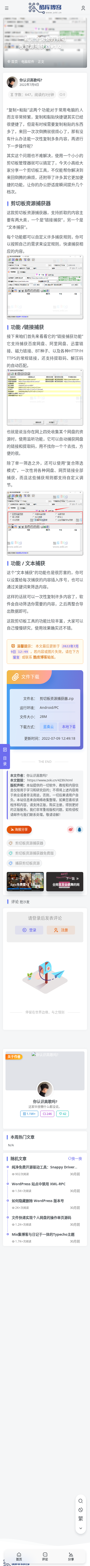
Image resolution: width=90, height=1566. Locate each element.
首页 (14, 61)
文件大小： (28, 716)
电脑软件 (27, 61)
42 (64, 1113)
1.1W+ (31, 1113)
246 (49, 1113)
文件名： (30, 698)
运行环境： (28, 707)
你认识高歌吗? (31, 80)
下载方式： (28, 726)
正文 (41, 61)
